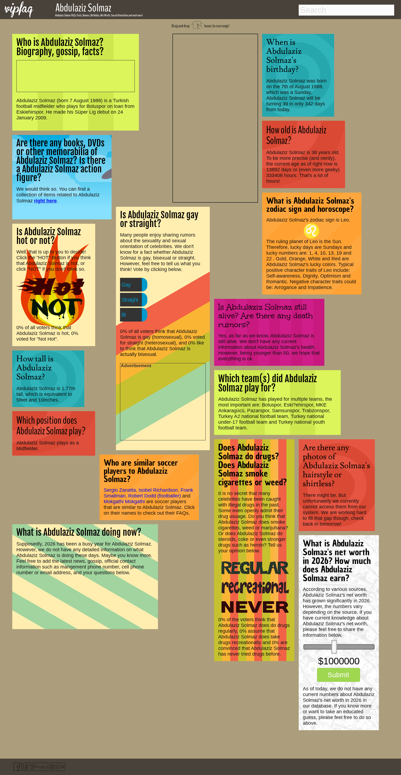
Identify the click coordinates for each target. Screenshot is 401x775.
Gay (126, 285)
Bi (123, 315)
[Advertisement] (215, 117)
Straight (129, 300)
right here (45, 201)
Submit (338, 675)
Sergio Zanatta (120, 490)
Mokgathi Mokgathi (124, 501)
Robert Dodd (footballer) (154, 496)
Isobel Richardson (158, 490)
